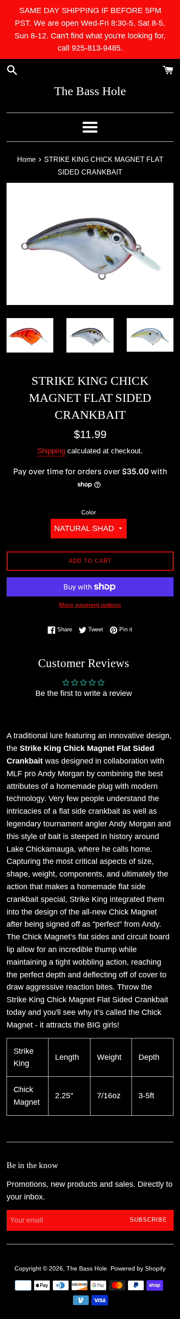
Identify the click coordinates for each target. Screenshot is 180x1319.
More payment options (90, 604)
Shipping (51, 451)
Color (88, 512)
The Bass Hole (90, 91)
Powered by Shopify (138, 1268)
